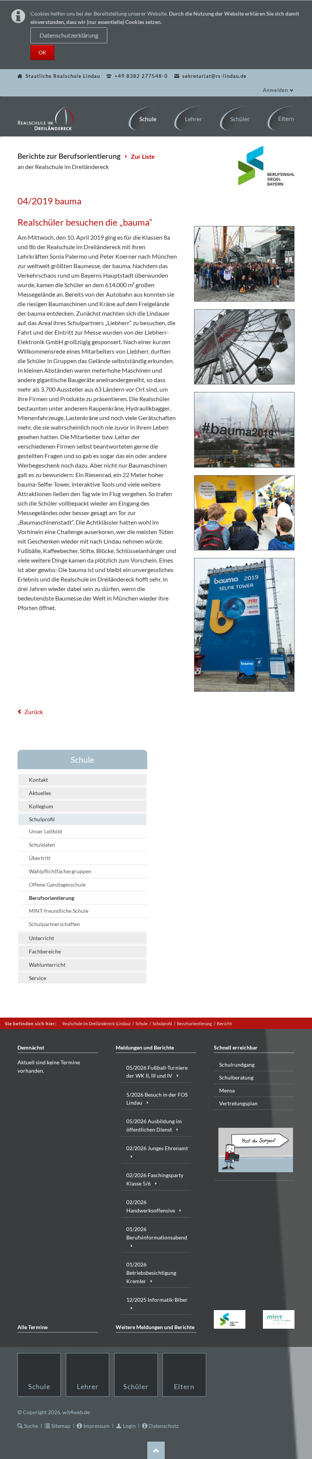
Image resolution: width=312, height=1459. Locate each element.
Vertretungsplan (238, 1103)
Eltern (184, 1386)
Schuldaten (42, 844)
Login (129, 1426)
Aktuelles (40, 793)
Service (37, 978)
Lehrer (88, 1386)
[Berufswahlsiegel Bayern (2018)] (230, 1319)
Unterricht (41, 938)
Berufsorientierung (51, 898)
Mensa (227, 1090)
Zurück (33, 711)
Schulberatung (236, 1077)
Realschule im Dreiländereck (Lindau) (96, 1023)
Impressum (96, 1426)
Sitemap (60, 1426)
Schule (82, 759)
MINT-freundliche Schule (58, 910)
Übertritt (39, 858)
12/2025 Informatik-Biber (157, 1299)
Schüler (135, 1386)
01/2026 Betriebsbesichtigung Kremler (151, 1272)
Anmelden (275, 90)
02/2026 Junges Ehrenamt (157, 1148)
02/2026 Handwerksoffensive (150, 1206)
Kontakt (38, 779)
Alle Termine (33, 1327)
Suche (31, 1426)
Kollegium (41, 806)
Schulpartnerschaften (54, 924)
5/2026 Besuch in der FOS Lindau (157, 1098)
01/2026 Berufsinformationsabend (156, 1233)
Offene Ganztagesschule (57, 884)
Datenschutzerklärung (69, 35)
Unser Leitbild (45, 831)
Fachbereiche (45, 951)
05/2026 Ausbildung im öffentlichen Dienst (154, 1125)
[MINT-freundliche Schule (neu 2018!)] (279, 1319)
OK (42, 52)
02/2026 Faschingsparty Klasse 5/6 (154, 1179)
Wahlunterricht (47, 964)
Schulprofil (42, 819)
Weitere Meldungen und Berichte (155, 1327)
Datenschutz (163, 1426)
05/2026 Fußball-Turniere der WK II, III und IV (157, 1071)
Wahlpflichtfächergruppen (60, 871)
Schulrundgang (237, 1064)
